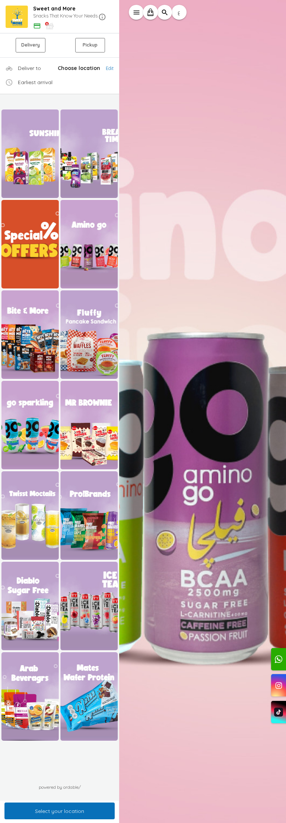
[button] (59, 17)
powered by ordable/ (60, 787)
